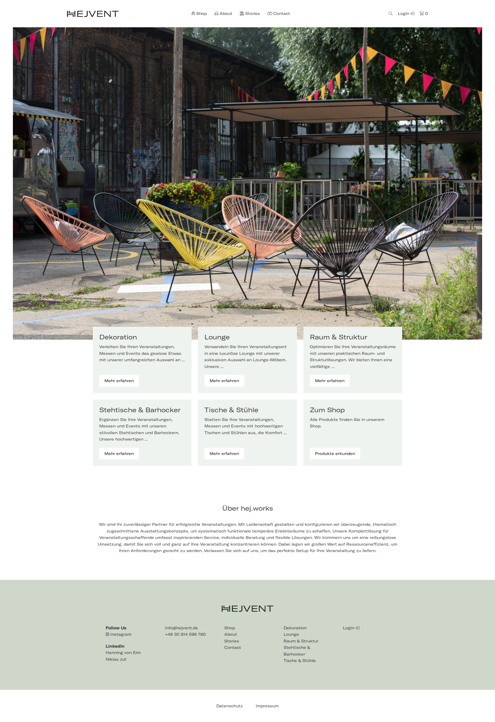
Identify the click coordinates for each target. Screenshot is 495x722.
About (225, 13)
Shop (201, 13)
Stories (252, 13)
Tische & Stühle (300, 660)
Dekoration (295, 627)
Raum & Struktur (301, 641)
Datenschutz (229, 705)
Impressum (267, 705)
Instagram (120, 634)
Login (404, 13)
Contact (281, 13)
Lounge (291, 634)
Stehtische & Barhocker (297, 651)
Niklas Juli (116, 659)
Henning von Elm (123, 652)
